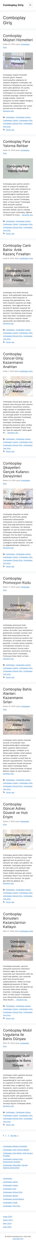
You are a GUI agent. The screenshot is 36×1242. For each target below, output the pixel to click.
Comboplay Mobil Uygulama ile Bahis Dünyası (17, 1034)
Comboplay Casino (10, 120)
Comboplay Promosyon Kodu (17, 580)
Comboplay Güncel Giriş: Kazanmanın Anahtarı (13, 360)
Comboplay (10, 117)
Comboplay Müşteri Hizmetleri (18, 37)
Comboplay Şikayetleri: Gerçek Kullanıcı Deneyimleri (16, 469)
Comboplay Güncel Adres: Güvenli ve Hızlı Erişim (15, 810)
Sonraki (14, 1136)
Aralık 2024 (7, 1217)
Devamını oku (8, 111)
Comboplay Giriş (13, 5)
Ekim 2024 (7, 1223)
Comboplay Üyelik (10, 1203)
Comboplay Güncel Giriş (12, 123)
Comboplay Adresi (23, 117)
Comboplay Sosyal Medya (13, 1199)
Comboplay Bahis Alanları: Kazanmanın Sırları (17, 695)
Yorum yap (10, 130)
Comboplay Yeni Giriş (11, 1206)
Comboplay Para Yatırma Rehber (16, 143)
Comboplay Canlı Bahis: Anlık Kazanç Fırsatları (17, 249)
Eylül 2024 (7, 1227)
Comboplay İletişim (10, 1196)
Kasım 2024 (8, 1220)
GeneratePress (18, 1239)
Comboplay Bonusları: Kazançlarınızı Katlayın (14, 920)
